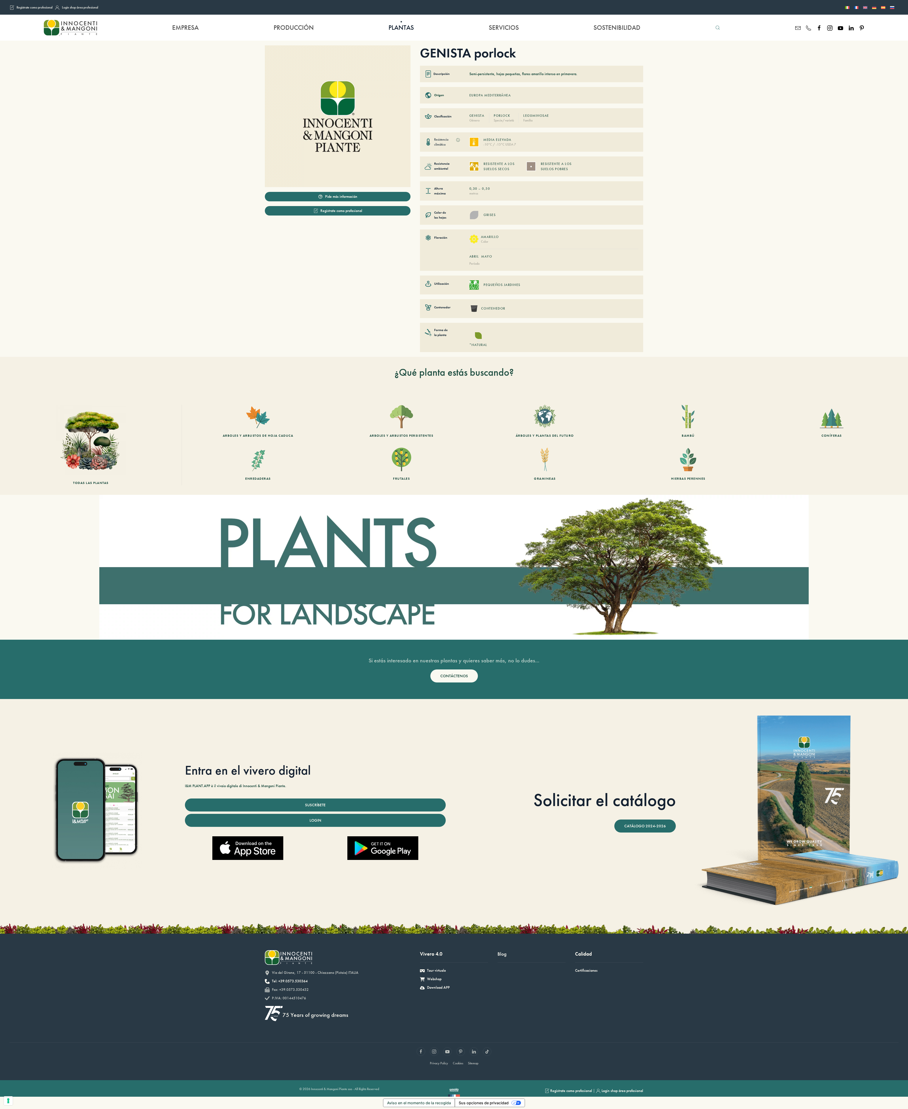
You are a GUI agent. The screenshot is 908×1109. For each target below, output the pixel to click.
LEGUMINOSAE (536, 115)
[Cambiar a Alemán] (874, 7)
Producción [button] (294, 27)
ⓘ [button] (458, 140)
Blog (502, 954)
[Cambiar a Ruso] (892, 7)
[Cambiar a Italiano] (847, 7)
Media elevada (497, 140)
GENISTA (477, 115)
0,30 (473, 188)
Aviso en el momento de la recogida (419, 1102)
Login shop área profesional (80, 7)
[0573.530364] (809, 27)
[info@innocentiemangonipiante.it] (798, 27)
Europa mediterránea (490, 95)
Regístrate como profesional (34, 7)
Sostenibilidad (617, 27)
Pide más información (341, 196)
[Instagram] (830, 27)
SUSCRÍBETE (315, 804)
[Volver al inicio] (70, 27)
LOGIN (315, 820)
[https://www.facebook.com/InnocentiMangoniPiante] (819, 27)
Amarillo (490, 237)
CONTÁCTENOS (454, 675)
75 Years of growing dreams (315, 1014)
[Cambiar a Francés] (856, 7)
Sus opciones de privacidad (484, 1102)
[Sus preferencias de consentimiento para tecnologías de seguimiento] (8, 1100)
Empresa (185, 27)
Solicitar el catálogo (604, 799)
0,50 (486, 188)
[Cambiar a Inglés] (865, 7)
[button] (717, 27)
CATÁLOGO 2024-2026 (645, 826)
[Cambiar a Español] (883, 7)
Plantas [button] (401, 27)
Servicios (504, 27)
